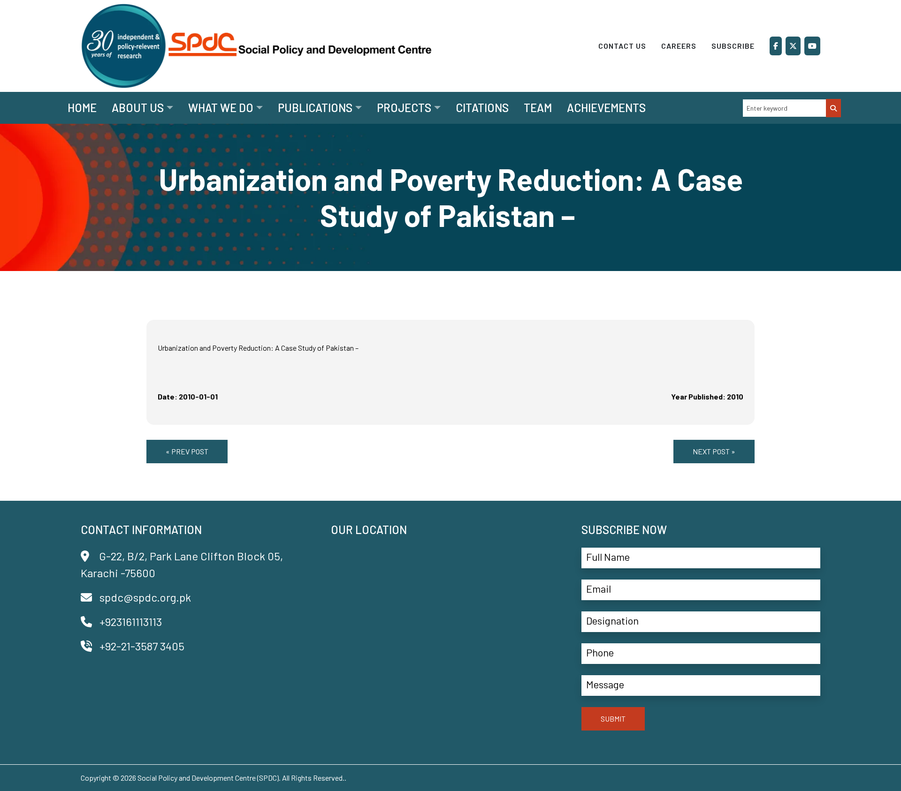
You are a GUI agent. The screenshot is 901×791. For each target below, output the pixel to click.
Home (82, 107)
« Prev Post (187, 451)
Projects (404, 107)
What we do (220, 107)
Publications (315, 107)
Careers (678, 45)
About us (138, 107)
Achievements (606, 107)
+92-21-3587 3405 (141, 646)
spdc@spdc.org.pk (145, 597)
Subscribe (733, 45)
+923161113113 (130, 621)
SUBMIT (613, 718)
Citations (482, 107)
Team (538, 107)
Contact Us (622, 45)
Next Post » (714, 451)
